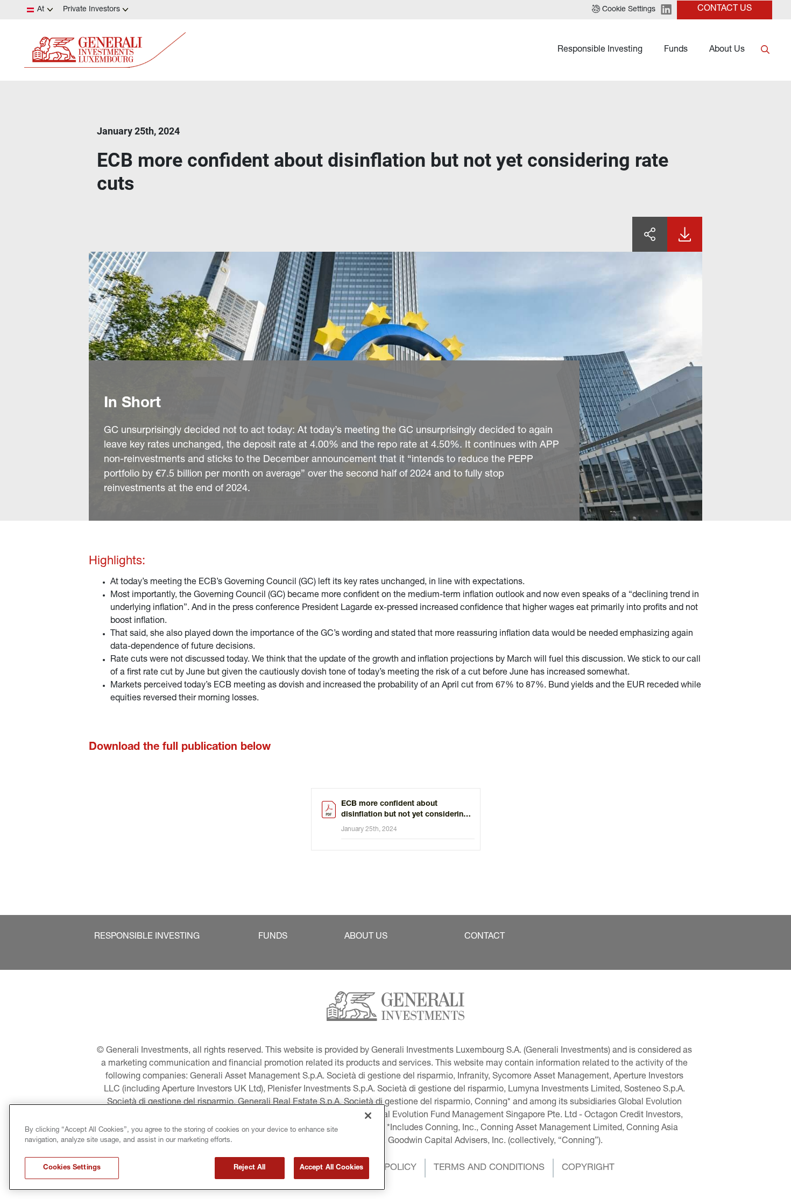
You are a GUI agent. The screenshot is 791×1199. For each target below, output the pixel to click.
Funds (676, 50)
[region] (197, 1147)
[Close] (368, 1115)
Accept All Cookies (331, 1168)
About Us (727, 50)
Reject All (249, 1168)
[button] (624, 9)
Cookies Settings (72, 1168)
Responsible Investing (599, 50)
